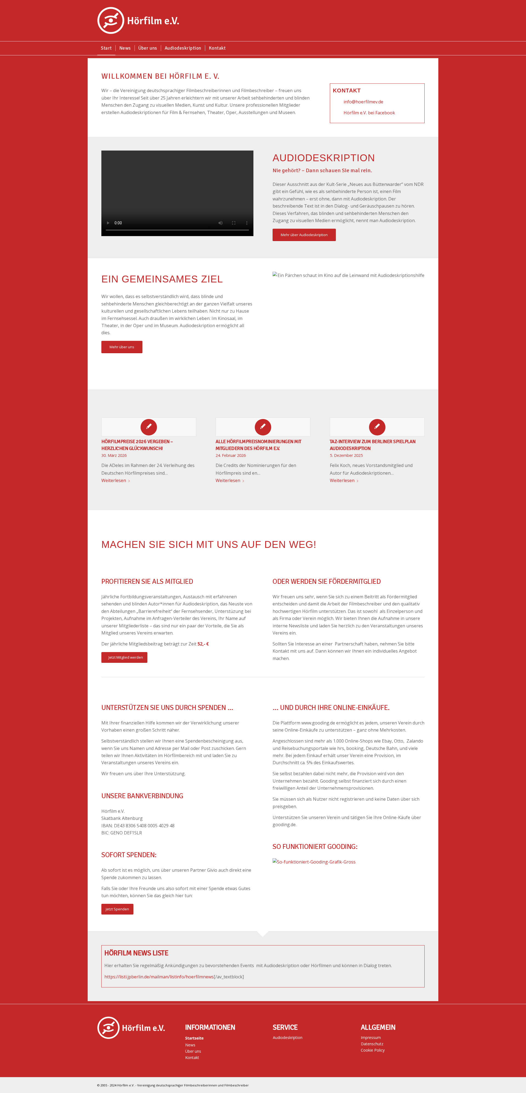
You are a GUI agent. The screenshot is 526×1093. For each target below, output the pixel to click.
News (190, 1044)
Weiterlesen (113, 480)
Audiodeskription (287, 1037)
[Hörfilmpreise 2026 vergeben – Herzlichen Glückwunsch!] (148, 427)
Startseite (194, 1038)
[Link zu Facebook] (425, 1084)
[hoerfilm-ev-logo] (138, 20)
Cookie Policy (373, 1050)
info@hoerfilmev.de (363, 102)
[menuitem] (106, 48)
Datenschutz (372, 1043)
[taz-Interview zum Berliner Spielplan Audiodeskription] (377, 427)
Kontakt (192, 1057)
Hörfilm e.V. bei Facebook (369, 113)
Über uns (193, 1051)
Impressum (371, 1037)
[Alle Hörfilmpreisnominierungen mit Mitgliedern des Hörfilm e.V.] (263, 427)
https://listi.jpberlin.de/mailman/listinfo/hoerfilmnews (159, 977)
